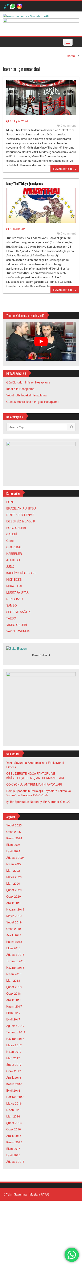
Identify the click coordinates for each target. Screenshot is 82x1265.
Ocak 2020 (13, 896)
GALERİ (11, 534)
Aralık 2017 (13, 1000)
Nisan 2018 (13, 974)
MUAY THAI (14, 586)
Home (71, 56)
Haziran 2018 (15, 967)
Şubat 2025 (14, 825)
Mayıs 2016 (14, 1103)
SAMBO (11, 605)
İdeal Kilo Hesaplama (20, 389)
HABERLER (14, 553)
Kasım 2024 (14, 838)
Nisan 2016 (13, 1110)
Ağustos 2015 (15, 1161)
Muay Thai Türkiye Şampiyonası (24, 183)
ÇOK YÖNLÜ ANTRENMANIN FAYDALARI (34, 784)
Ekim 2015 (13, 1148)
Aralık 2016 (13, 1077)
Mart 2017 (13, 1058)
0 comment (68, 125)
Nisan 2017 (13, 1051)
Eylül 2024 (13, 851)
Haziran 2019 (15, 909)
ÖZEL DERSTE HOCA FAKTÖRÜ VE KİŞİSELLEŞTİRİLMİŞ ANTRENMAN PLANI (35, 775)
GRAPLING (13, 547)
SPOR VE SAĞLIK (18, 612)
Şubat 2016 (14, 1123)
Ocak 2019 (13, 929)
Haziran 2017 (15, 1039)
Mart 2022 (13, 870)
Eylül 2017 (13, 1019)
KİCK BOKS (14, 579)
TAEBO (11, 618)
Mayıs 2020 (14, 877)
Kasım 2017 (14, 1006)
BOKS (10, 502)
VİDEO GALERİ (16, 625)
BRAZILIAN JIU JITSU (21, 508)
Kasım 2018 (14, 942)
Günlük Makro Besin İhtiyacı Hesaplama (32, 402)
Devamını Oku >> (64, 169)
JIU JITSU (13, 560)
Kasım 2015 (14, 1142)
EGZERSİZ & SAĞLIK (20, 521)
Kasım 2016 (14, 1084)
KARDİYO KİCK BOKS (20, 573)
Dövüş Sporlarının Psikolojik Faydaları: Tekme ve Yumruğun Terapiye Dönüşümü (38, 793)
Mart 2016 (13, 1116)
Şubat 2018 (14, 987)
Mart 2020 (13, 883)
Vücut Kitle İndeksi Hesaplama (26, 395)
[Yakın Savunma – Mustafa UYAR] (26, 16)
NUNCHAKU (14, 599)
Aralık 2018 (13, 935)
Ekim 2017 (13, 1013)
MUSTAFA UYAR (17, 592)
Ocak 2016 (13, 1129)
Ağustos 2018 (15, 954)
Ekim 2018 (13, 948)
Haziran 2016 (15, 1097)
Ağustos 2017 (15, 1026)
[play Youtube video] (41, 341)
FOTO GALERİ (16, 528)
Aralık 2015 (13, 1136)
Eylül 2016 (13, 1090)
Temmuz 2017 (15, 1032)
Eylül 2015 (13, 1155)
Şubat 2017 (14, 1064)
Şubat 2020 (14, 890)
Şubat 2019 (14, 922)
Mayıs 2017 (14, 1045)
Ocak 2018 (13, 993)
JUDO (10, 566)
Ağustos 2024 (15, 857)
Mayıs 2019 (14, 916)
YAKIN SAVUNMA (18, 631)
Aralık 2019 (13, 903)
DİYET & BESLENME (20, 515)
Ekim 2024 (13, 844)
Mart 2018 (13, 980)
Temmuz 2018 (15, 961)
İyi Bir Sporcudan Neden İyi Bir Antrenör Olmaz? (38, 802)
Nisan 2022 (13, 864)
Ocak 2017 (13, 1071)
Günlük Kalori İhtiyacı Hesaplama (28, 382)
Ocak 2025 (13, 832)
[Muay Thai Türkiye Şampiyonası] (41, 207)
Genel (10, 541)
